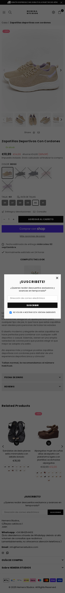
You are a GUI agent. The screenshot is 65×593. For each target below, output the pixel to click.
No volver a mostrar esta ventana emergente (34, 312)
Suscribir (32, 305)
